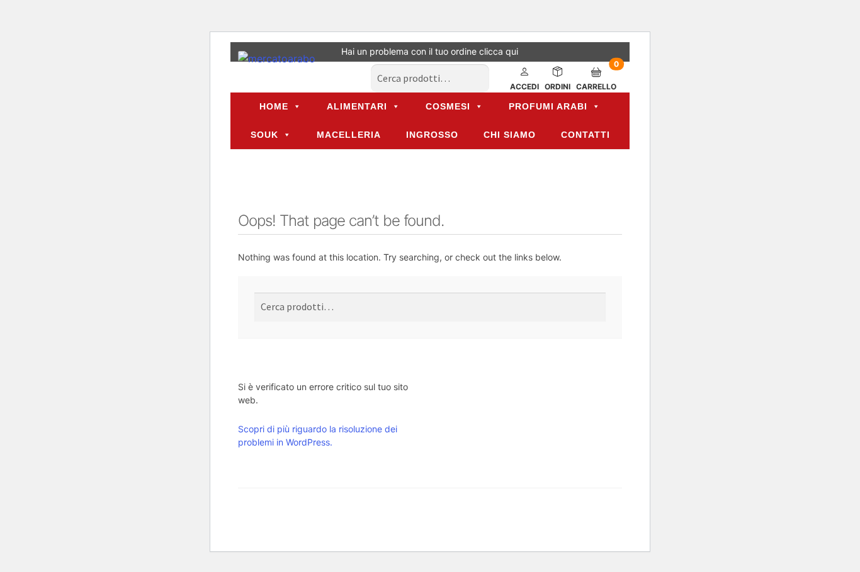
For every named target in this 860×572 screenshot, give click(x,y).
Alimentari (357, 106)
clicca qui (498, 51)
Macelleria (349, 135)
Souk (264, 135)
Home (273, 106)
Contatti (585, 135)
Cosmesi (448, 106)
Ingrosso (432, 135)
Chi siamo (510, 135)
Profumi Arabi (548, 106)
